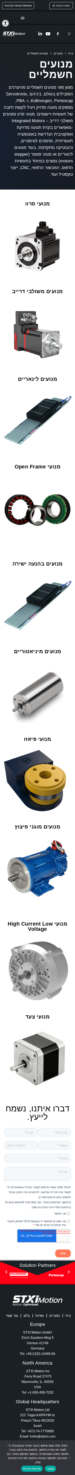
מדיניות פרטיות (32, 1468)
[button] (5, 23)
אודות (39, 1316)
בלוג (27, 1316)
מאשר (50, 1468)
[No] (70, 1458)
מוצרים (54, 1316)
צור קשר (12, 1316)
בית (68, 1316)
